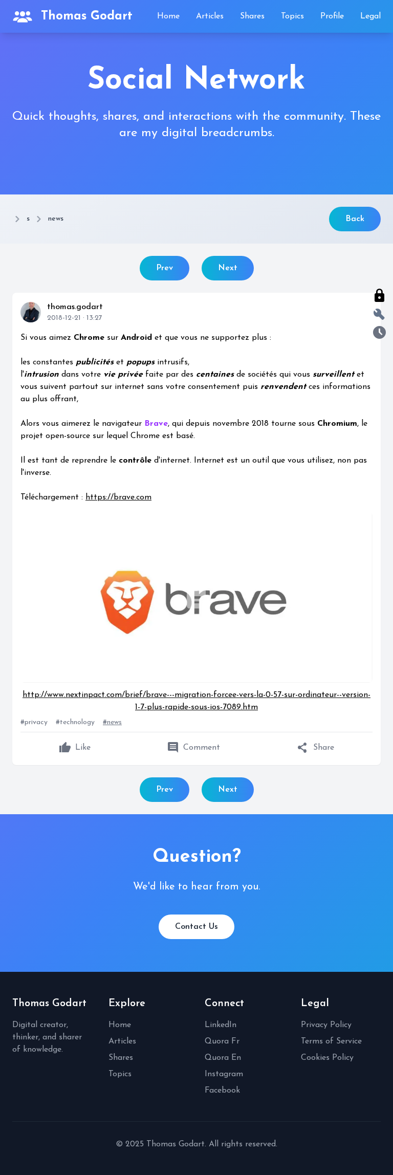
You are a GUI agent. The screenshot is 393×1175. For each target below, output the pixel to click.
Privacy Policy (326, 1025)
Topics (292, 16)
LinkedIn (220, 1025)
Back (354, 219)
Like (75, 748)
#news (112, 722)
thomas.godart (75, 307)
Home (168, 16)
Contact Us (196, 927)
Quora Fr (222, 1041)
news (55, 219)
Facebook (222, 1090)
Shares (252, 16)
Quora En (223, 1058)
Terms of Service (331, 1041)
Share (315, 748)
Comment (193, 748)
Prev (164, 268)
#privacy (34, 722)
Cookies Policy (327, 1058)
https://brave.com (118, 497)
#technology (75, 722)
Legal (370, 16)
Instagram (224, 1074)
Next (227, 268)
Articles (210, 16)
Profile (332, 16)
